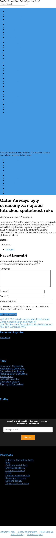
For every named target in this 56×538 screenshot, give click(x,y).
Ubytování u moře (14, 29)
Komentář (5, 268)
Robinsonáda (6, 376)
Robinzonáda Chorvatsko (18, 175)
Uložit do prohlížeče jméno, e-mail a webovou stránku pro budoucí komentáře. (24, 308)
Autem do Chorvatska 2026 (19, 42)
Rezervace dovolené (15, 162)
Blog (7, 58)
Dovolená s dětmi (14, 16)
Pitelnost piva (46, 532)
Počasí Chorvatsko (14, 188)
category (10, 249)
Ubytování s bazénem (16, 32)
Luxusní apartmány (15, 27)
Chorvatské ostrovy (15, 55)
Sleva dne (10, 50)
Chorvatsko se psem (15, 24)
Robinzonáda (12, 22)
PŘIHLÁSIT (28, 437)
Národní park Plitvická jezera (19, 48)
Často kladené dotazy (16, 160)
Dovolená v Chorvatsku (12, 366)
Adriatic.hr (5, 337)
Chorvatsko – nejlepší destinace (21, 173)
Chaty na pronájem (27, 532)
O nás (8, 167)
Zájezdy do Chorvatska (17, 45)
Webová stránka (8, 301)
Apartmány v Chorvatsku (17, 19)
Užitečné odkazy (13, 165)
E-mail (4, 296)
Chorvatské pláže (14, 53)
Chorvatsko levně (14, 14)
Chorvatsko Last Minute (17, 9)
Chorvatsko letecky (15, 40)
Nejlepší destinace (14, 11)
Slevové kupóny (35, 534)
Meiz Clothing (17, 534)
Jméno (4, 291)
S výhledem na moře (15, 37)
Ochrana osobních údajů (17, 170)
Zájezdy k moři (7, 532)
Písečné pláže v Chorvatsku (19, 35)
